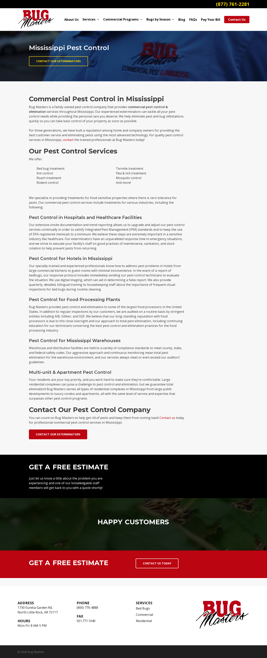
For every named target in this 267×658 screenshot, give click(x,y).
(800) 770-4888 (87, 607)
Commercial (144, 614)
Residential (144, 621)
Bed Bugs (143, 608)
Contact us (167, 418)
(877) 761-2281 (233, 4)
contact (68, 140)
